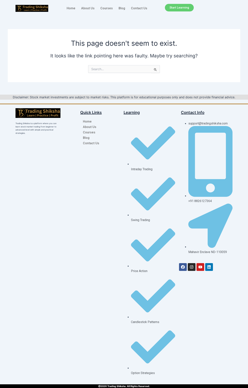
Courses (106, 8)
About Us (88, 8)
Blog (122, 8)
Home (71, 8)
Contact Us (139, 8)
